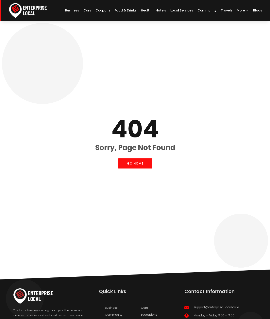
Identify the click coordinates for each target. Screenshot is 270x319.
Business (72, 10)
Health (146, 10)
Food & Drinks (126, 10)
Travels (226, 10)
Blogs (257, 10)
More (241, 10)
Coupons (102, 10)
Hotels (161, 10)
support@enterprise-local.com (216, 307)
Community (206, 10)
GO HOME (135, 163)
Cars (87, 10)
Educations (149, 314)
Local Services (181, 10)
